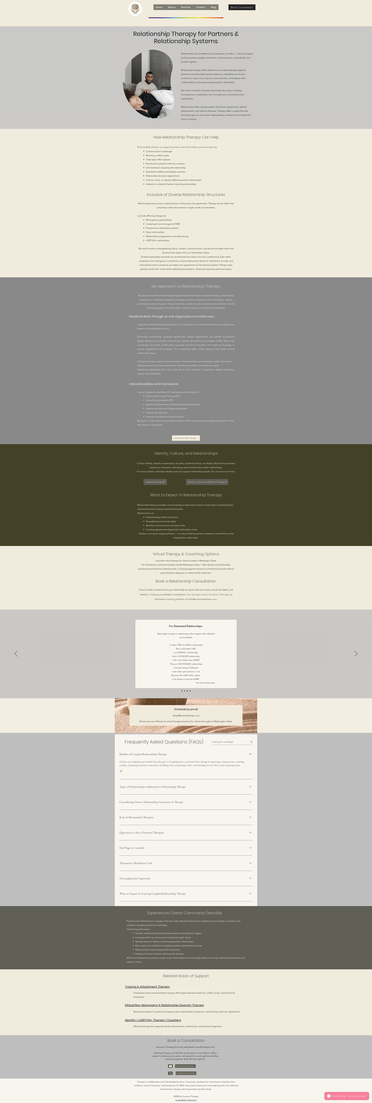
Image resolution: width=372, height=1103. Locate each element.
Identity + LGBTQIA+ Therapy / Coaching (153, 1020)
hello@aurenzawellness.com (202, 599)
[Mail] (170, 1066)
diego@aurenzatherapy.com (186, 715)
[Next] (356, 654)
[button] (172, 7)
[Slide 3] (187, 691)
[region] (148, 84)
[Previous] (16, 654)
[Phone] (170, 1073)
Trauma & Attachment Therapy (147, 987)
